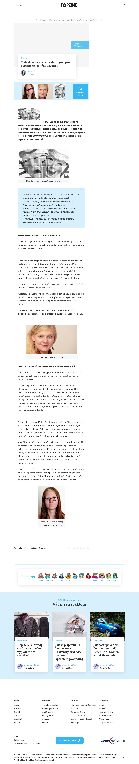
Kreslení (17, 715)
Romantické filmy (78, 712)
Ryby (61, 580)
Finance (58, 640)
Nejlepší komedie (78, 715)
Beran (95, 580)
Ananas (45, 719)
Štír (75, 580)
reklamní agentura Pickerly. (100, 755)
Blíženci (115, 580)
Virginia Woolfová (106, 722)
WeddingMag (19, 760)
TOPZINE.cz (37, 20)
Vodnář (81, 580)
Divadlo (43, 20)
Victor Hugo (104, 719)
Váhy (88, 580)
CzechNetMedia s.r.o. (35, 755)
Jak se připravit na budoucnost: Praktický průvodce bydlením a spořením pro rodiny (69, 652)
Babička (74, 708)
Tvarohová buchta (50, 705)
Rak (108, 580)
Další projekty (20, 740)
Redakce (31, 72)
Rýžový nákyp (48, 715)
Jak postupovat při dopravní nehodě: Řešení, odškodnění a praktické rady (106, 650)
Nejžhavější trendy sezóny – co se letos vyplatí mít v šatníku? (30, 650)
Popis (101, 705)
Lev (102, 580)
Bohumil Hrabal (105, 715)
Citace (16, 705)
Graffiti (17, 712)
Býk (47, 580)
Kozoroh (54, 580)
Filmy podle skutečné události (83, 705)
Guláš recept (47, 712)
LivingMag (30, 760)
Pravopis (17, 708)
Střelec (68, 580)
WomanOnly (28, 757)
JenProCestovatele (107, 757)
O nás (16, 736)
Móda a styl (22, 640)
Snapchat (18, 719)
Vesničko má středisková (81, 719)
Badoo (45, 722)
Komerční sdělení (31, 665)
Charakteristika (106, 712)
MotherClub (39, 757)
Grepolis (17, 722)
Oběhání (49, 757)
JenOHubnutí (49, 760)
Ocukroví (38, 760)
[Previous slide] (18, 91)
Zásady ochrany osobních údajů (27, 743)
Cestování (97, 640)
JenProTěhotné (60, 757)
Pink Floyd (75, 722)
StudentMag (93, 757)
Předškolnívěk (74, 757)
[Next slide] (68, 91)
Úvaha (102, 708)
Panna (41, 580)
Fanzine (83, 757)
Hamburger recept (50, 708)
